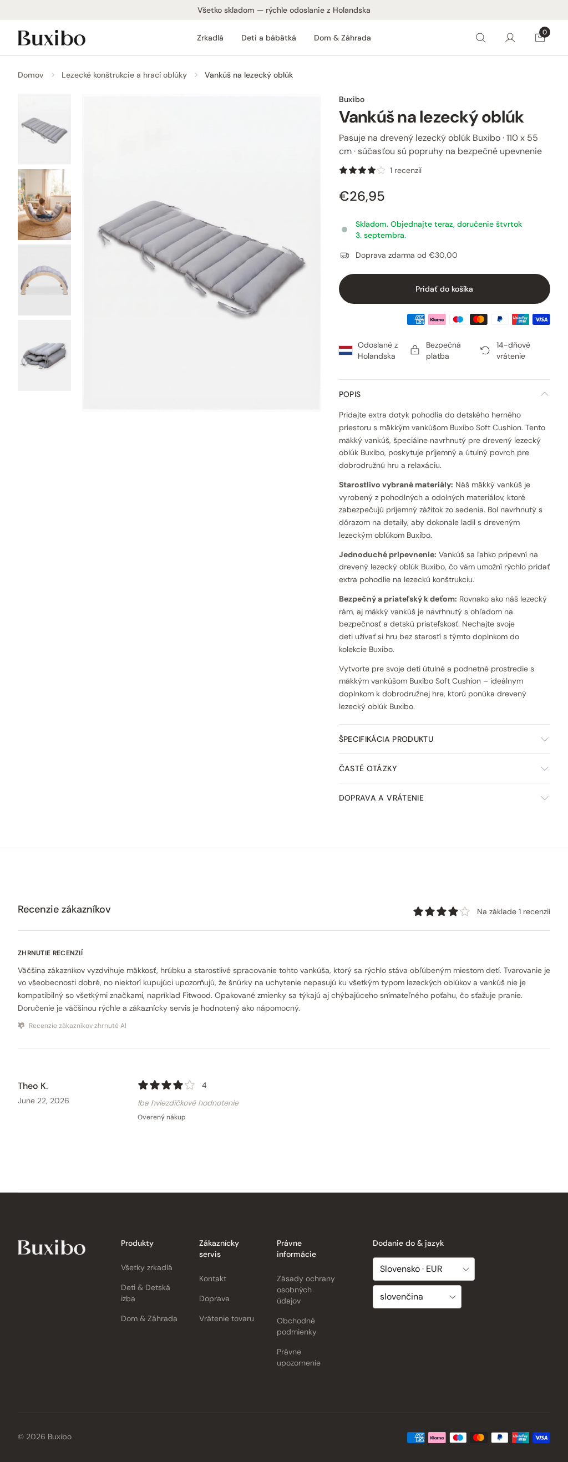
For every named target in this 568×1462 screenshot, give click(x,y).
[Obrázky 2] (44, 204)
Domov (31, 75)
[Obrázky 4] (44, 355)
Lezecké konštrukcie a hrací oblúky (124, 75)
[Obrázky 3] (44, 279)
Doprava (214, 1298)
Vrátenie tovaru (226, 1318)
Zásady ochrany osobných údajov (306, 1289)
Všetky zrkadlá (147, 1267)
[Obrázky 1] (44, 129)
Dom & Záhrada (342, 38)
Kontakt (212, 1278)
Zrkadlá (210, 38)
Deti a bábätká (268, 38)
